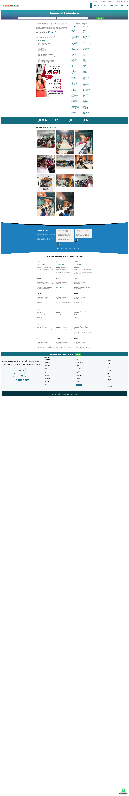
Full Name (55, 8)
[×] (76, 4)
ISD (63, 8)
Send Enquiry (64, 22)
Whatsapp (71, 12)
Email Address (55, 12)
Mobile (67, 8)
